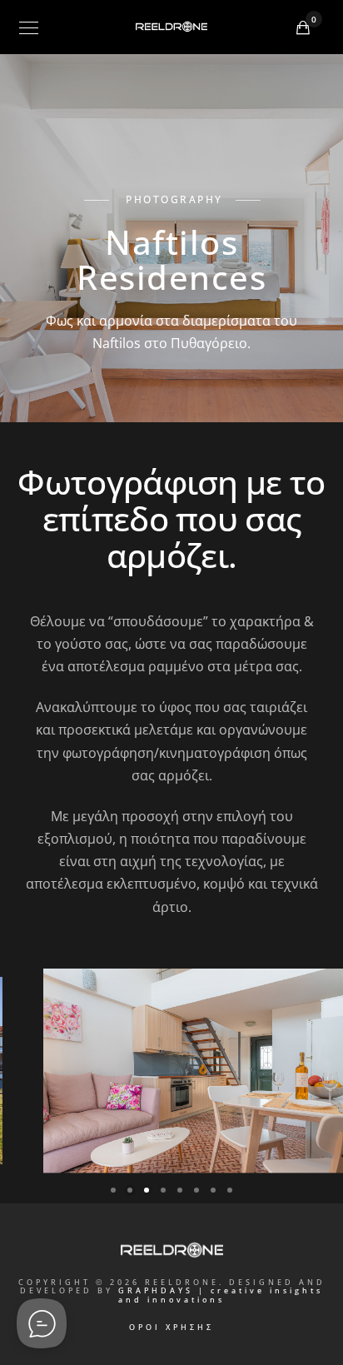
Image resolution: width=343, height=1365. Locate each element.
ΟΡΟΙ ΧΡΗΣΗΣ (171, 1327)
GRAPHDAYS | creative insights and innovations (220, 1295)
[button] (113, 1190)
